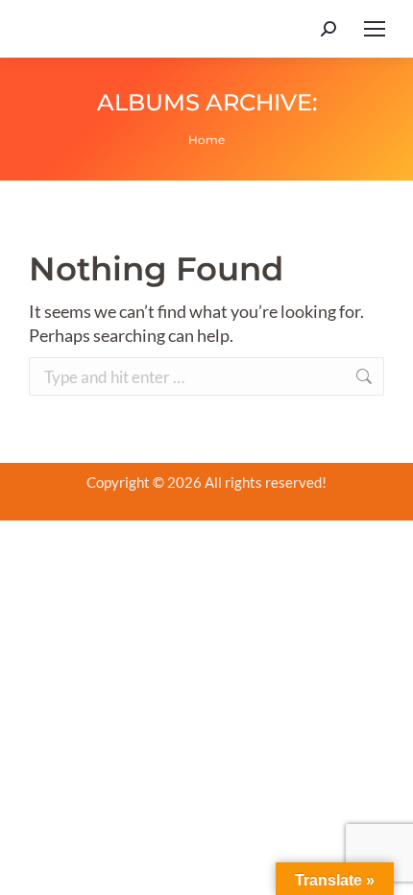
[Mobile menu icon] (374, 29)
